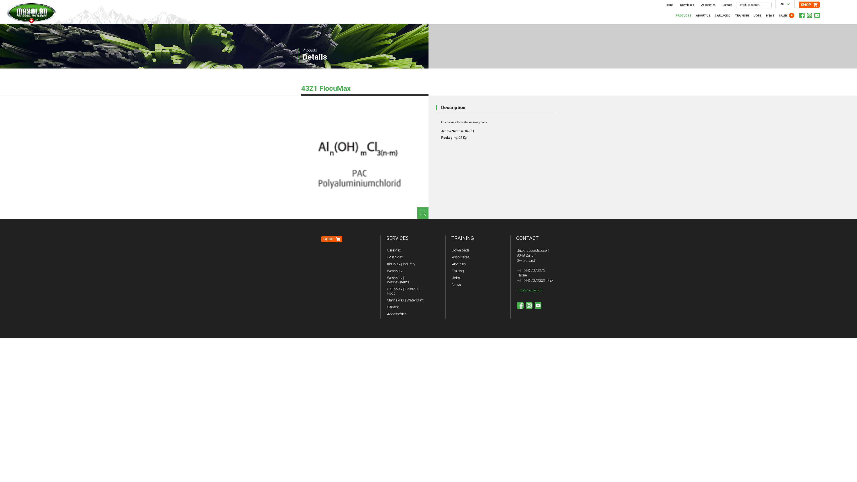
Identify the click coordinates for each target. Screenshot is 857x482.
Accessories (397, 314)
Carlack (393, 307)
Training (742, 15)
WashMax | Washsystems (398, 280)
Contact (727, 4)
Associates (708, 4)
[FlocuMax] (357, 163)
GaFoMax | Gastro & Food (403, 291)
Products (683, 15)
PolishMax (395, 257)
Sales (783, 15)
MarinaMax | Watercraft (405, 300)
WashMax (394, 271)
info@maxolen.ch (529, 290)
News (770, 15)
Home (669, 4)
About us (703, 15)
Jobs (757, 15)
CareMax (394, 250)
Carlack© (722, 15)
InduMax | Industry (401, 264)
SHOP (806, 4)
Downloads (687, 4)
